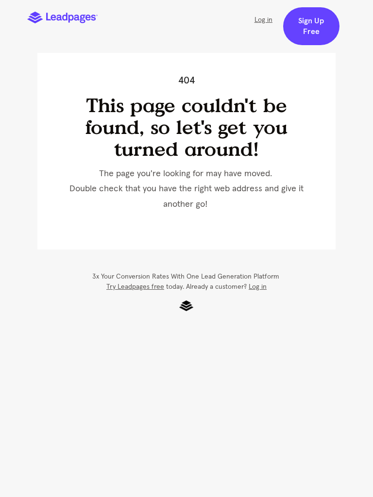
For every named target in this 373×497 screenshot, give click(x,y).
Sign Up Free (311, 26)
